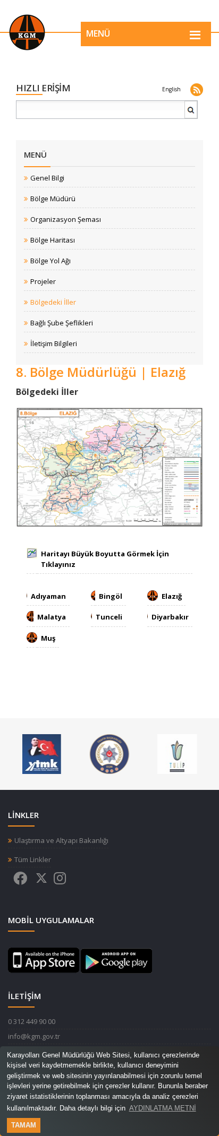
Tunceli (109, 617)
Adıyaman (48, 596)
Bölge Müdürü (52, 198)
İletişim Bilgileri (53, 343)
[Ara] (191, 114)
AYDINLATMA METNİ (162, 1108)
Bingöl (110, 596)
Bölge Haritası (52, 240)
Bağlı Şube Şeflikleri (61, 323)
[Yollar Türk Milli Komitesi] (41, 753)
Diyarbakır (170, 617)
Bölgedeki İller (53, 302)
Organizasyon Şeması (65, 219)
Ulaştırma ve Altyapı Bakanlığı (61, 840)
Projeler (43, 281)
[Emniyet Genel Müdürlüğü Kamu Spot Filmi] (109, 753)
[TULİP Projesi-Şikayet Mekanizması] (177, 753)
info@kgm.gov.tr (34, 1036)
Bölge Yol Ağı (50, 260)
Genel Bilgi (47, 178)
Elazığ (172, 596)
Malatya (51, 617)
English (171, 89)
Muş (48, 638)
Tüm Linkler (32, 859)
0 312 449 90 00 (31, 1021)
